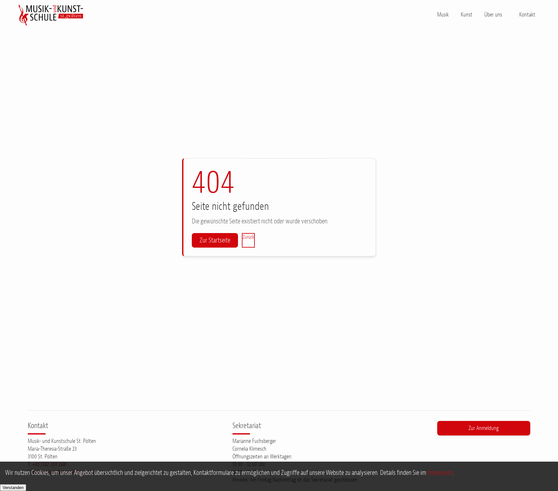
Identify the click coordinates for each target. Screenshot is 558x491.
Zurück (248, 237)
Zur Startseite (215, 240)
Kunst (466, 14)
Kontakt (527, 14)
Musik (443, 14)
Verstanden (13, 487)
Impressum (440, 472)
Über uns (493, 14)
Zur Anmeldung (484, 428)
